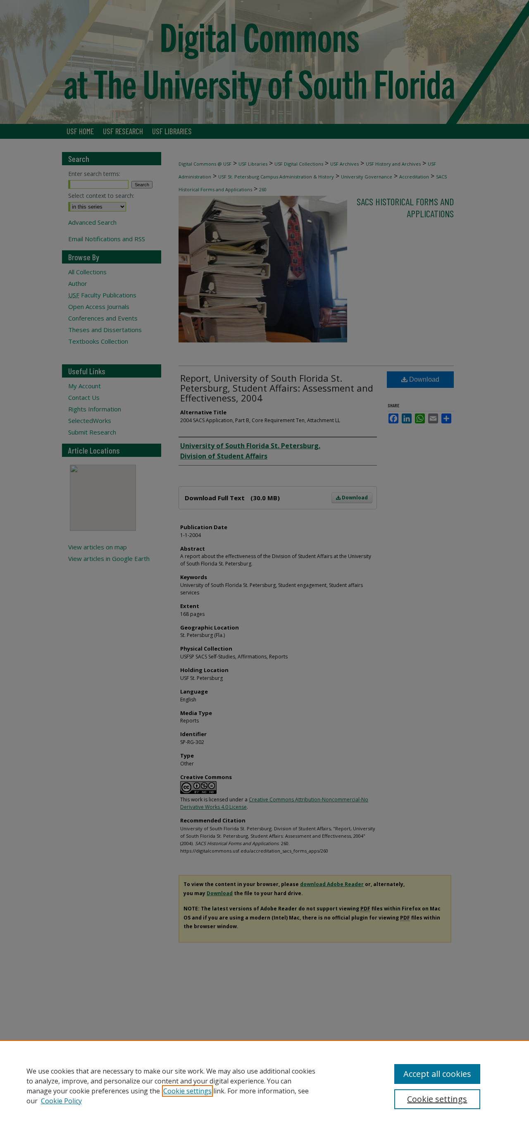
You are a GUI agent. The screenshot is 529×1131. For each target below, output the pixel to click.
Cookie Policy (61, 1100)
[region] (264, 1085)
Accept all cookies (437, 1073)
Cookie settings (187, 1090)
